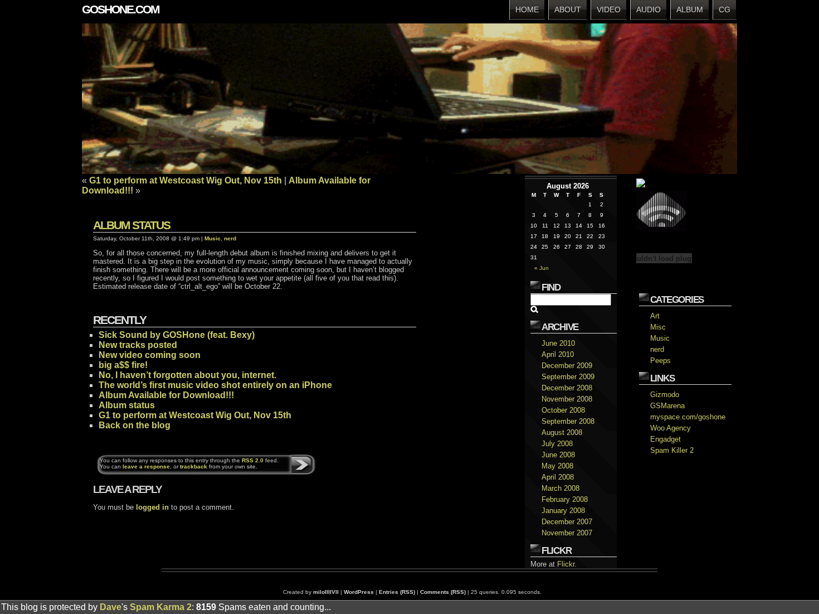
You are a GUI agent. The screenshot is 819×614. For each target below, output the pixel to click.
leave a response (146, 466)
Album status (131, 225)
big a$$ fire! (123, 365)
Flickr (565, 564)
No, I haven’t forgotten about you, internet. (187, 375)
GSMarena (667, 406)
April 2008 (558, 477)
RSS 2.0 (253, 460)
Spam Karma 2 (161, 607)
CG (724, 9)
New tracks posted (138, 345)
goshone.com (120, 9)
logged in (152, 507)
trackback (193, 466)
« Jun (541, 268)
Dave (110, 607)
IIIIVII (332, 592)
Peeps (660, 360)
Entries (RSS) (397, 592)
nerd (657, 349)
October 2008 (563, 410)
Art (655, 316)
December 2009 (567, 365)
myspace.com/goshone (687, 417)
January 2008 (563, 510)
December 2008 (567, 388)
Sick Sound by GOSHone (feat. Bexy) (177, 335)
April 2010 (558, 354)
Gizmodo (664, 394)
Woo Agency (670, 428)
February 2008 (565, 499)
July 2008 (557, 443)
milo (319, 592)
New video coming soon (150, 355)
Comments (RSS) (443, 592)
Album (689, 9)
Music (660, 338)
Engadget (665, 439)
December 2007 (567, 522)
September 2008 (568, 421)
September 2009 (568, 377)
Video (609, 9)
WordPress (359, 592)
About (567, 9)
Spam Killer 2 (672, 450)
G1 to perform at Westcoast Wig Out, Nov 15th (185, 180)
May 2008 (557, 466)
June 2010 (558, 343)
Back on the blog (134, 425)
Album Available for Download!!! (166, 395)
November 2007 (567, 533)
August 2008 (562, 432)
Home (527, 9)
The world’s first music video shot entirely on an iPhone (215, 385)
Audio (648, 9)
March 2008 (560, 488)
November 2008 (567, 399)
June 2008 (558, 455)
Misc (658, 327)
